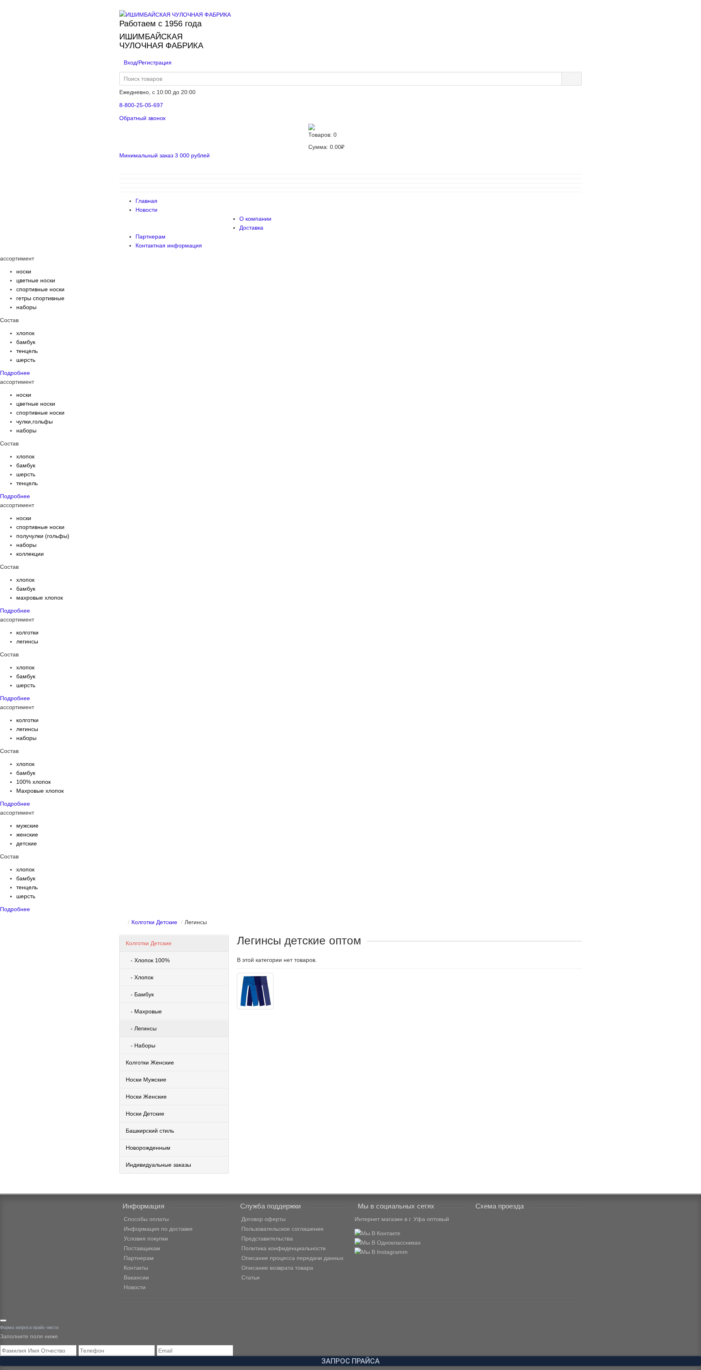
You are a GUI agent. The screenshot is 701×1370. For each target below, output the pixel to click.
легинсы (27, 641)
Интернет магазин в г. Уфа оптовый (402, 1219)
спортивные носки (40, 289)
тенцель (27, 351)
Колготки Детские (149, 943)
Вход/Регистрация (148, 62)
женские (27, 834)
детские (26, 843)
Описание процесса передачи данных (292, 1258)
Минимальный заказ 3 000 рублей (164, 155)
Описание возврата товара (277, 1268)
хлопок (25, 333)
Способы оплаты (146, 1219)
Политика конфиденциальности (283, 1248)
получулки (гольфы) (42, 536)
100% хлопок (33, 782)
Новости (146, 209)
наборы (26, 307)
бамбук (25, 342)
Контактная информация (168, 245)
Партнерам (150, 236)
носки (23, 271)
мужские (27, 825)
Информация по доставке (158, 1229)
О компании (255, 218)
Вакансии (136, 1277)
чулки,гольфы (34, 421)
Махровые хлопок (40, 790)
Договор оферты (263, 1219)
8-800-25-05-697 (141, 105)
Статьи (250, 1277)
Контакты (136, 1268)
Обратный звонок (142, 118)
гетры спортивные (40, 298)
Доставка (251, 227)
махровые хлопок (39, 597)
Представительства (267, 1238)
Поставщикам (142, 1248)
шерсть (25, 360)
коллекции (30, 554)
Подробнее (15, 373)
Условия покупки (146, 1238)
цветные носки (35, 280)
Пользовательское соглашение (282, 1229)
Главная (146, 201)
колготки (27, 632)
